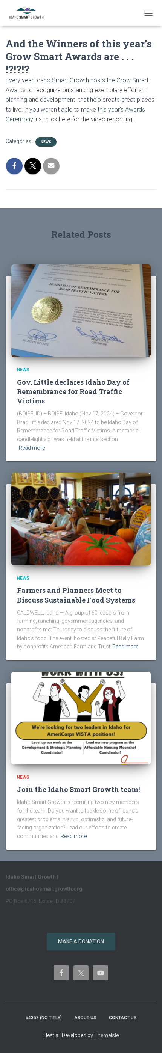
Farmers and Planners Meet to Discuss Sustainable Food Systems (76, 595)
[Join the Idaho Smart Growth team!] (81, 718)
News (46, 142)
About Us (85, 1017)
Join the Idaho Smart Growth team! (78, 789)
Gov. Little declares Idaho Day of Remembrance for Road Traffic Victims (73, 391)
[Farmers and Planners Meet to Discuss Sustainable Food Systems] (81, 518)
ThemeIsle (106, 1035)
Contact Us (123, 1017)
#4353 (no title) (44, 1017)
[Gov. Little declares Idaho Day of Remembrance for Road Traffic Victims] (81, 310)
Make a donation (81, 941)
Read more (32, 448)
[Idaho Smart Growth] (29, 13)
